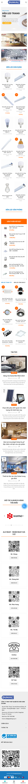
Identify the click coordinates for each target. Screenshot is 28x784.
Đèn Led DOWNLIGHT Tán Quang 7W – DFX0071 (7, 321)
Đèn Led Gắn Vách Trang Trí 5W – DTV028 (17, 234)
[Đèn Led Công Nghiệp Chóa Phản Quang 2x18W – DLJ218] (5, 274)
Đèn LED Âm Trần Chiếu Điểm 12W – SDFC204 (16, 227)
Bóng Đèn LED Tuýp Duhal (20, 89)
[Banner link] (14, 55)
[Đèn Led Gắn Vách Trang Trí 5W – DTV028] (5, 236)
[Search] (26, 2)
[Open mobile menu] (2, 2)
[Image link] (7, 697)
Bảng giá (14, 372)
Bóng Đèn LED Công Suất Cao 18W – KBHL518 (20, 153)
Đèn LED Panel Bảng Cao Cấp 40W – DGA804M (16, 250)
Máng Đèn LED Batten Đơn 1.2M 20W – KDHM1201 (7, 175)
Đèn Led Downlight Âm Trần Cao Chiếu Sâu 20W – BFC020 (16, 265)
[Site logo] (14, 2)
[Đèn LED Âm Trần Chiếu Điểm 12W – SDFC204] (5, 228)
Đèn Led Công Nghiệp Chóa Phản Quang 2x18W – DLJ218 (16, 272)
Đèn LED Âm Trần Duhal (7, 301)
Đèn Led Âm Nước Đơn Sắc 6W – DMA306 (16, 242)
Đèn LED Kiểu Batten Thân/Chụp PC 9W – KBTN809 (20, 108)
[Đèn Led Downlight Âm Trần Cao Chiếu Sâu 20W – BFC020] (5, 266)
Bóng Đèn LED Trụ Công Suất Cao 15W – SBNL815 (20, 175)
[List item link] (14, 716)
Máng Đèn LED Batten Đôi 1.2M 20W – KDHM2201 (20, 196)
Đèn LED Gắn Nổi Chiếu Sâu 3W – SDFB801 (16, 257)
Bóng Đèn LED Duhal (7, 88)
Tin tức (14, 404)
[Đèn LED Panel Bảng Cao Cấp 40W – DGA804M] (5, 251)
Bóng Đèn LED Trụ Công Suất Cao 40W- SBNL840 (7, 86)
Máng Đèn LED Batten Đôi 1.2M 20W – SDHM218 (20, 86)
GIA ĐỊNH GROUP (18, 775)
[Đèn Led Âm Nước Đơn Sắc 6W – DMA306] (5, 243)
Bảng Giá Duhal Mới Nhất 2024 (14, 376)
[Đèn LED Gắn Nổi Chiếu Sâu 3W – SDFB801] (5, 258)
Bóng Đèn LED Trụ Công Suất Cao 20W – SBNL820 (20, 131)
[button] (4, 516)
